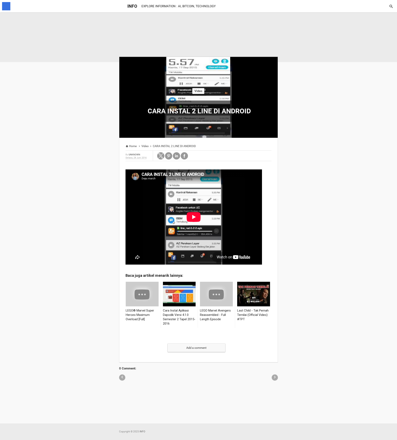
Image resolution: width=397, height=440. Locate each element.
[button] (160, 155)
